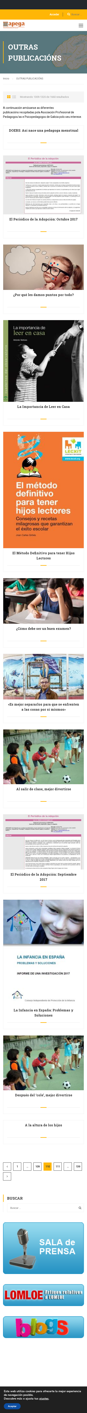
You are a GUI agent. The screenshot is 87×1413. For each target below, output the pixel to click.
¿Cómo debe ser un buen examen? (43, 628)
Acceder (54, 14)
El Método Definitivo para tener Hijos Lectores (43, 555)
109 (37, 1166)
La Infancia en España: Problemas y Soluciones (43, 1012)
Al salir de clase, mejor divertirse (43, 789)
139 (78, 1166)
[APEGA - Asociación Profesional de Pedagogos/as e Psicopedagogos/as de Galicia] (14, 26)
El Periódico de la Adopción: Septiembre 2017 (43, 877)
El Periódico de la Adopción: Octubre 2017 (43, 219)
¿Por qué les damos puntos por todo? (43, 295)
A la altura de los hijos (43, 1125)
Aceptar (12, 1406)
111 (58, 1166)
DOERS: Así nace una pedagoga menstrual (43, 130)
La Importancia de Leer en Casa (43, 406)
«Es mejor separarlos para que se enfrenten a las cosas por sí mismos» (43, 707)
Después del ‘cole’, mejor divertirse (43, 1095)
